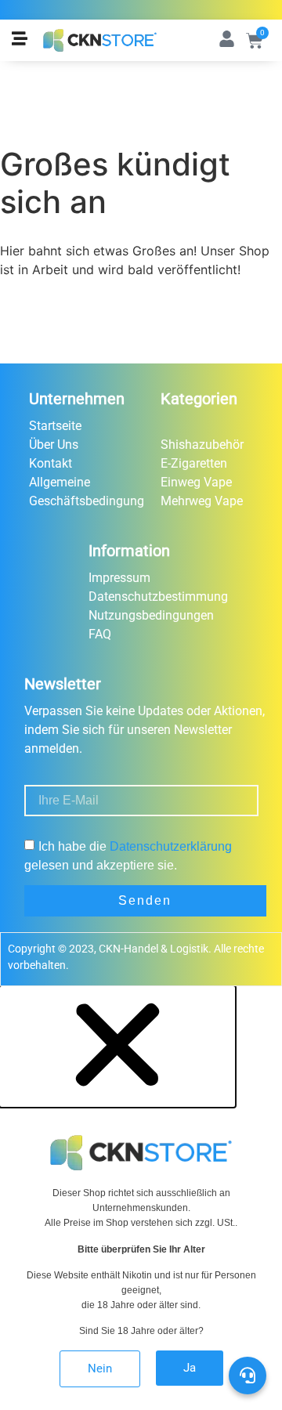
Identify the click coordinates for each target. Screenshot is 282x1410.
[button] (117, 1099)
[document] (141, 1198)
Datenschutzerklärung (171, 846)
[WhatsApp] (249, 1242)
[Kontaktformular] (249, 1330)
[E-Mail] (249, 1286)
